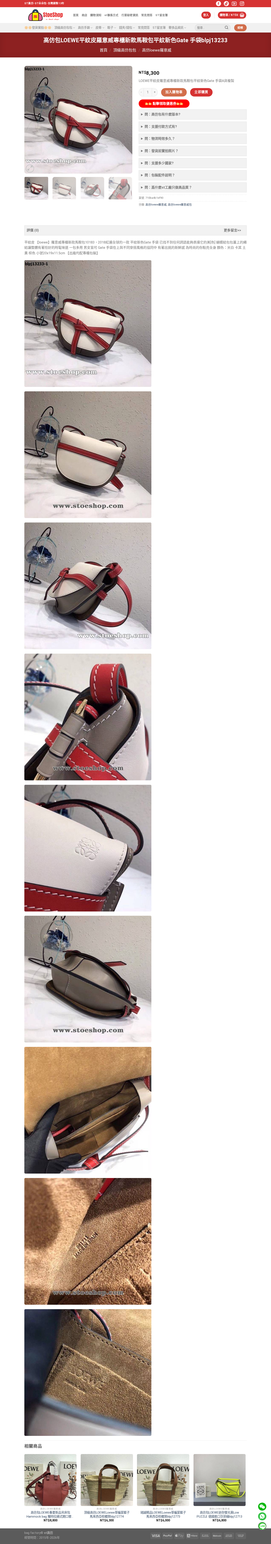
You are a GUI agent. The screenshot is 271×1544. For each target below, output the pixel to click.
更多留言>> (232, 230)
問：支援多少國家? (159, 163)
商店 (84, 15)
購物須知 (95, 15)
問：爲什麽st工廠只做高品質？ (168, 187)
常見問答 (146, 15)
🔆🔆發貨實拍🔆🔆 (37, 28)
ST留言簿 (161, 15)
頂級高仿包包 (63, 28)
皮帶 (98, 28)
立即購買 (201, 92)
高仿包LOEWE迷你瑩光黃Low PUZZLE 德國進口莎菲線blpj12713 (219, 1514)
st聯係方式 (111, 15)
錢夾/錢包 (125, 28)
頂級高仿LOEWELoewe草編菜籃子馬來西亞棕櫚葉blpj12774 (107, 1514)
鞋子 (110, 28)
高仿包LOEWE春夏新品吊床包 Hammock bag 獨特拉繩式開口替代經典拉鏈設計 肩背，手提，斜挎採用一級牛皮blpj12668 (50, 1515)
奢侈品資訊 (176, 28)
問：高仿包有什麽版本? (162, 114)
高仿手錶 (84, 28)
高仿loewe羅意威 (156, 50)
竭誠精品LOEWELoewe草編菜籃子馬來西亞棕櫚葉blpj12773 (163, 1514)
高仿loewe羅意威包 (180, 204)
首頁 (76, 15)
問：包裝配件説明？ (160, 175)
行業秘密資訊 (130, 15)
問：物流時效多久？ (160, 139)
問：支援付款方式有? (161, 127)
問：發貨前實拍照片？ (161, 151)
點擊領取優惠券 (164, 104)
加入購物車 (174, 92)
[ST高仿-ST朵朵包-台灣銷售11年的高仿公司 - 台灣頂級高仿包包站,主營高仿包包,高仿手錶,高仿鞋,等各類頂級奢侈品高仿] (45, 15)
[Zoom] (30, 169)
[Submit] (226, 27)
